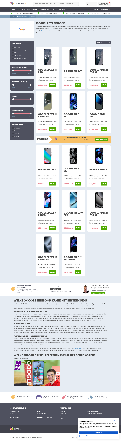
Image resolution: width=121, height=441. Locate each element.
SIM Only (89, 416)
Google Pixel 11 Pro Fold (47, 115)
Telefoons (15, 9)
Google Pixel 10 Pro (73, 214)
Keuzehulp (62, 9)
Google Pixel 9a (72, 115)
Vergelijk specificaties (46, 80)
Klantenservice (105, 9)
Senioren (17, 131)
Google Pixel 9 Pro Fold (73, 258)
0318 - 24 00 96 (47, 417)
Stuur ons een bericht (92, 4)
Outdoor (17, 136)
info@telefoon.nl (42, 413)
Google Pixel (77, 348)
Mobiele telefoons (22, 16)
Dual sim (17, 47)
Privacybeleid (114, 420)
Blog (61, 418)
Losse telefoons (44, 9)
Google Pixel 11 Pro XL (98, 71)
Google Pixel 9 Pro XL (47, 214)
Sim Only (54, 9)
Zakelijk (16, 133)
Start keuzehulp (101, 139)
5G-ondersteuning (20, 50)
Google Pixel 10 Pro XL (98, 214)
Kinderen (17, 128)
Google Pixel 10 (45, 31)
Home (13, 16)
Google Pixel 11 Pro (47, 71)
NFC (15, 53)
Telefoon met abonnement (29, 9)
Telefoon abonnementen (94, 413)
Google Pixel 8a (72, 169)
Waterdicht (17, 55)
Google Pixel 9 (98, 169)
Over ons (95, 9)
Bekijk (52, 85)
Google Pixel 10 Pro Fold (47, 258)
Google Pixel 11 (73, 71)
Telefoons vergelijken (93, 411)
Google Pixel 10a (97, 115)
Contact (63, 411)
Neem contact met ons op (98, 293)
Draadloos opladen (20, 58)
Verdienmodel (64, 416)
